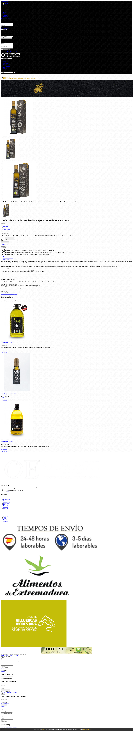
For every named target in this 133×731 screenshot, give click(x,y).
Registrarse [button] (3, 31)
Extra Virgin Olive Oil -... (8, 342)
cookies (44, 729)
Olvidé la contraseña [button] (5, 28)
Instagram (5, 521)
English (6, 4)
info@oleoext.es (10, 491)
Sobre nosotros (6, 499)
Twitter (4, 517)
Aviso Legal (6, 503)
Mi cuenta (5, 507)
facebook (5, 12)
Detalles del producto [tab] (8, 258)
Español (6, 3)
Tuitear (4, 227)
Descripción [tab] (6, 256)
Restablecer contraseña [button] (12, 51)
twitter (4, 13)
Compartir (5, 226)
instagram (5, 16)
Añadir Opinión (6, 229)
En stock (2, 292)
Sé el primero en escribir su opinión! (9, 294)
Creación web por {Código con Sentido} (9, 655)
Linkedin (5, 519)
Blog (4, 504)
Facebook (5, 516)
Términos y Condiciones (8, 500)
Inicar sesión (6, 505)
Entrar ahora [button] (3, 51)
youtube (5, 15)
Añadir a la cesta (5, 242)
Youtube (5, 518)
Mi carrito (5, 508)
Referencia (3, 291)
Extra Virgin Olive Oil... (7, 441)
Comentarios (6, 259)
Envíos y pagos (6, 502)
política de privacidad (87, 729)
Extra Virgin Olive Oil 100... (9, 393)
